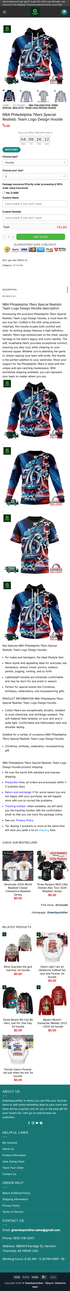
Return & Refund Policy (16, 1193)
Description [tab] (9, 289)
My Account (9, 1142)
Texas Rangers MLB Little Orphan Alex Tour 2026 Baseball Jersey (52, 888)
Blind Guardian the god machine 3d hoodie (18, 968)
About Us (8, 1148)
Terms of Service (12, 1211)
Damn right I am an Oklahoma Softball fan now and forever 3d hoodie (52, 971)
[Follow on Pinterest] (41, 1123)
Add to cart (41, 236)
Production (11, 782)
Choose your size (12, 170)
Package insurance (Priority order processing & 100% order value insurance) (32, 186)
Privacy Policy (11, 1205)
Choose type (10, 156)
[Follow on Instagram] (33, 1123)
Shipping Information (15, 1199)
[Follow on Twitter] (37, 1123)
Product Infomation (14, 1155)
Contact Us (9, 1174)
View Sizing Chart (13, 1161)
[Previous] (8, 55)
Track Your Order (13, 1167)
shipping (44, 830)
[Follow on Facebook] (29, 1123)
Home (5, 105)
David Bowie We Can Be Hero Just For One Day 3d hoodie (18, 1023)
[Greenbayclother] (35, 12)
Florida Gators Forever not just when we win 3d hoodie (18, 1073)
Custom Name (10, 197)
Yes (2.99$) (12, 192)
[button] (4, 12)
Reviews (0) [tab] (9, 296)
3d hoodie (19, 105)
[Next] (62, 55)
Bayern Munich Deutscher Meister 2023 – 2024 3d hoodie (52, 1023)
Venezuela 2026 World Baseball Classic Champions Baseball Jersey (18, 889)
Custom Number (11, 211)
